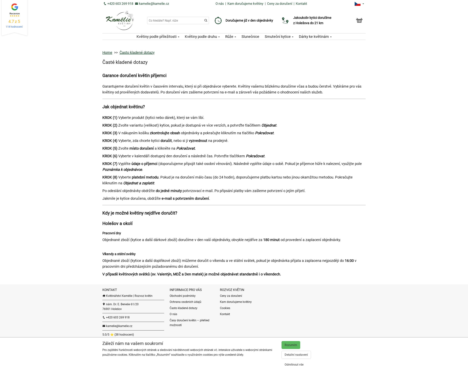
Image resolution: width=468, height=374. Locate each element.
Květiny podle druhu (201, 36)
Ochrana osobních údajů (185, 302)
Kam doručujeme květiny (245, 3)
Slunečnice (250, 36)
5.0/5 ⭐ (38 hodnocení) (118, 334)
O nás (220, 3)
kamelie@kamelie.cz (153, 3)
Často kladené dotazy (137, 52)
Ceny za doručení (279, 3)
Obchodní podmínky (183, 296)
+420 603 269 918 (120, 3)
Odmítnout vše (294, 364)
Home (107, 52)
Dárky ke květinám (314, 36)
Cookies (225, 308)
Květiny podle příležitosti (157, 36)
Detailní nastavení (296, 354)
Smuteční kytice (278, 36)
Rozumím (291, 345)
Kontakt (301, 3)
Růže (229, 36)
